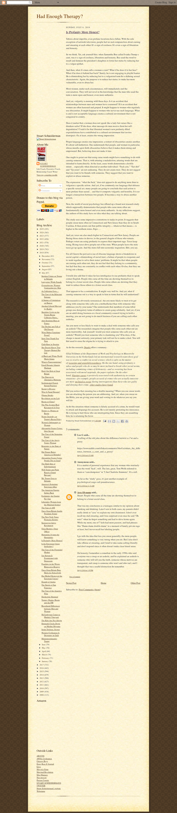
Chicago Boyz (42, 761)
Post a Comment (74, 577)
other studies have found (101, 384)
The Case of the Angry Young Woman (50, 441)
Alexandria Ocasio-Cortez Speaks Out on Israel (51, 459)
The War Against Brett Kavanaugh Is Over (50, 406)
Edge (39, 766)
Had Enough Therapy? (60, 16)
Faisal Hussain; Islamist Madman (50, 366)
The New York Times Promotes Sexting (50, 518)
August (45, 269)
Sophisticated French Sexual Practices (49, 384)
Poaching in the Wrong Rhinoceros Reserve (50, 565)
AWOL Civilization (44, 758)
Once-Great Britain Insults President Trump (51, 512)
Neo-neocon (41, 777)
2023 (42, 235)
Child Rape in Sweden (50, 344)
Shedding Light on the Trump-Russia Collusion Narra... (50, 315)
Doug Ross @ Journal (45, 764)
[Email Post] (104, 421)
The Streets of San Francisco (48, 586)
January (45, 661)
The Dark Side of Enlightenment (48, 465)
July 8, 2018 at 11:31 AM (85, 486)
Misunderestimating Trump (49, 640)
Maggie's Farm (42, 769)
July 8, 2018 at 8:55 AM (85, 455)
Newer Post (71, 582)
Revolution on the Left (50, 398)
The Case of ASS (48, 507)
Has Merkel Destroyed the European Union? (51, 577)
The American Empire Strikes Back (50, 491)
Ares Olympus (84, 492)
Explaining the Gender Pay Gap (50, 497)
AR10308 (40, 755)
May (44, 647)
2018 (42, 252)
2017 (42, 664)
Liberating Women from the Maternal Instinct (51, 503)
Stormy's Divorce (48, 388)
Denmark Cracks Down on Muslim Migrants (50, 625)
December (46, 256)
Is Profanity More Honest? (52, 540)
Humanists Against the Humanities (50, 536)
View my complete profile (47, 175)
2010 (42, 688)
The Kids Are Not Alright (51, 620)
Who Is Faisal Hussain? (50, 392)
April (44, 651)
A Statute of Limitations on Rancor (50, 301)
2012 (42, 681)
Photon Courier (43, 780)
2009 (42, 691)
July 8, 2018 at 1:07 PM (85, 570)
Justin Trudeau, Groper (50, 629)
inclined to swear (83, 381)
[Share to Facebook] (122, 421)
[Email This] (109, 421)
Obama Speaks (47, 395)
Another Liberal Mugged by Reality (51, 307)
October (45, 262)
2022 (42, 239)
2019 (42, 249)
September (46, 266)
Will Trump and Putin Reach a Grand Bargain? (50, 472)
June (44, 644)
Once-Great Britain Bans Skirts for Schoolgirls (51, 571)
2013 (42, 678)
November (46, 259)
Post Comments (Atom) (89, 589)
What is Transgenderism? (51, 362)
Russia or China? (48, 401)
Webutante (41, 791)
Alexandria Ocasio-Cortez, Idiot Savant (52, 429)
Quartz (87, 347)
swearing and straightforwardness (85, 362)
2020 (42, 245)
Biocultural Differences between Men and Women (50, 609)
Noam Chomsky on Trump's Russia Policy (51, 418)
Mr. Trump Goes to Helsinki (49, 479)
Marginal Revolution (45, 772)
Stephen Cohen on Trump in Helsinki (51, 277)
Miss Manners (42, 775)
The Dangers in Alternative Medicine (51, 378)
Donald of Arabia (48, 581)
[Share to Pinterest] (126, 421)
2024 (42, 232)
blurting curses (79, 375)
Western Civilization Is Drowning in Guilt (50, 634)
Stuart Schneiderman (48, 164)
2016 (42, 668)
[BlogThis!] (113, 421)
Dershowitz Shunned (49, 596)
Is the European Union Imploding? (50, 545)
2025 (42, 229)
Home (103, 582)
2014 (42, 674)
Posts (43, 185)
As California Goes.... (50, 291)
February (46, 658)
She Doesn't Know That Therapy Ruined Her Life (50, 350)
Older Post (135, 582)
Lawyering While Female (51, 282)
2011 (42, 685)
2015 (42, 671)
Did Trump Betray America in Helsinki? (51, 453)
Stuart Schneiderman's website (49, 788)
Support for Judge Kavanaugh (48, 524)
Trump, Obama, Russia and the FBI (50, 601)
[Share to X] (118, 421)
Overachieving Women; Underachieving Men (51, 286)
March (45, 654)
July (44, 272)
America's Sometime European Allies (49, 485)
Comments (45, 190)
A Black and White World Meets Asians (51, 357)
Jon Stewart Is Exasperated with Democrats (49, 558)
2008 (42, 695)
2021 (42, 242)
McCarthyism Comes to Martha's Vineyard (50, 616)
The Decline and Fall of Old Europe (50, 327)
